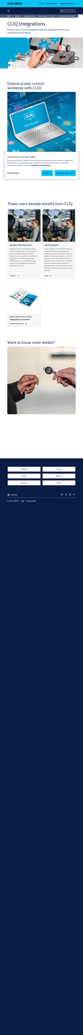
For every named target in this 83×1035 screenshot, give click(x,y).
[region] (41, 166)
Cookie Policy (35, 165)
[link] (41, 4)
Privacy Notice (45, 165)
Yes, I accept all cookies (65, 173)
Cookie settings (13, 173)
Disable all (47, 173)
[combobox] (68, 11)
